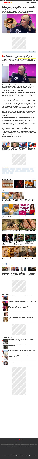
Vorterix (18, 86)
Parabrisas (32, 444)
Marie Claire (17, 444)
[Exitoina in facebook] (33, 2)
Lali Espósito (6, 55)
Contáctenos (21, 446)
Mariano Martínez (8, 56)
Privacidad (26, 446)
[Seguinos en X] (35, 2)
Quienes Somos (14, 446)
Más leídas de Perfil (7, 337)
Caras (8, 444)
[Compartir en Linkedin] (33, 52)
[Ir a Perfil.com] (34, 0)
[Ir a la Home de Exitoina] (8, 2)
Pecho (8, 173)
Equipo (31, 446)
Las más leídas (5, 294)
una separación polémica (24, 57)
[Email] (34, 52)
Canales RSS (7, 446)
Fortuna (22, 444)
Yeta (3, 173)
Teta (11, 173)
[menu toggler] (2, 2)
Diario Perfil (3, 444)
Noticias (12, 444)
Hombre (27, 444)
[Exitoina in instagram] (31, 2)
